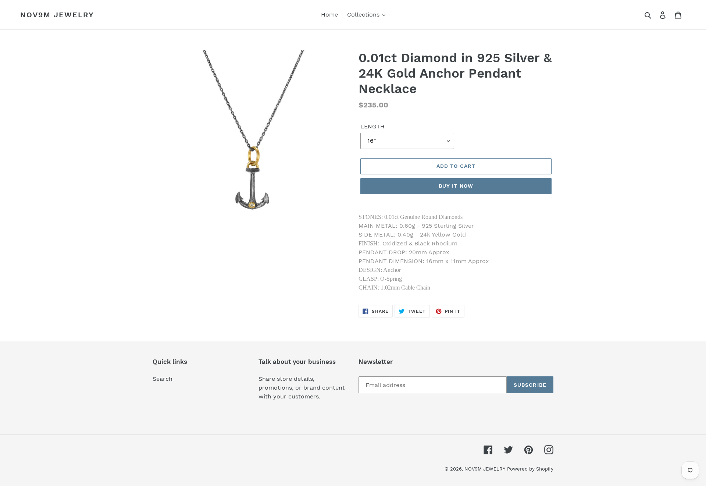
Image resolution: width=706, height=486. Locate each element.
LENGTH (372, 126)
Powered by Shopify (530, 469)
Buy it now (456, 186)
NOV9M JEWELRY (57, 14)
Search (162, 378)
